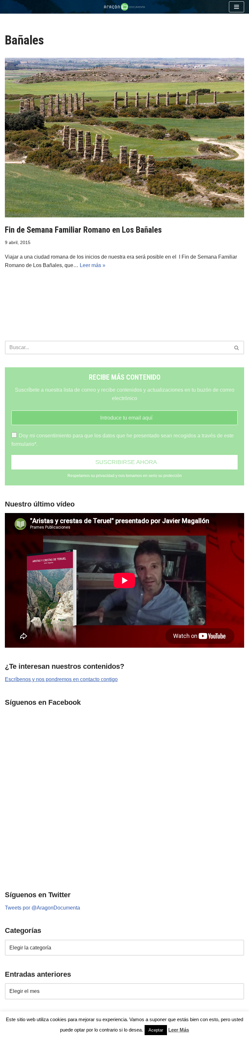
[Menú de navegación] (236, 6)
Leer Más (178, 1030)
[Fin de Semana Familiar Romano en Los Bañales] (124, 137)
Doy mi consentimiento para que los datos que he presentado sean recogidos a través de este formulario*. (122, 440)
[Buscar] (237, 347)
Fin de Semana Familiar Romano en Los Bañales (83, 230)
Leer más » (92, 265)
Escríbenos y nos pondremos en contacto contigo (61, 679)
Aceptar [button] (155, 1030)
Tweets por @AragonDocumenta (42, 908)
